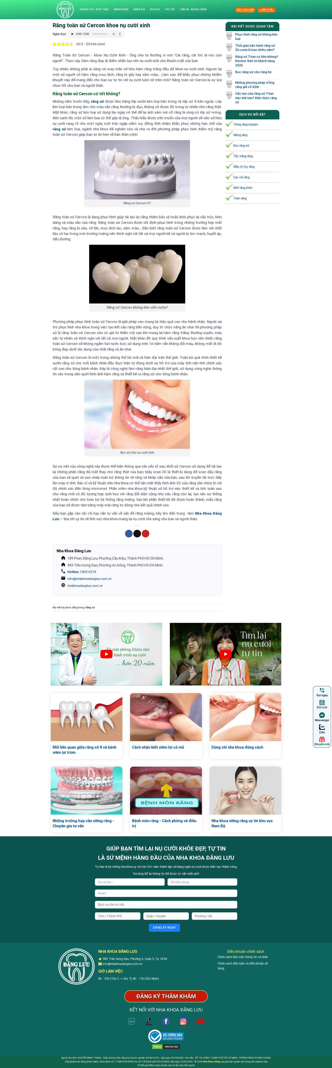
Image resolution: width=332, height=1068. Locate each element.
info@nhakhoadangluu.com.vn (89, 579)
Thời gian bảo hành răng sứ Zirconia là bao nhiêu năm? (255, 48)
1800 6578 (81, 572)
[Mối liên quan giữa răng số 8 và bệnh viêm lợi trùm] (86, 717)
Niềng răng (121, 9)
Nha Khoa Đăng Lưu (213, 1061)
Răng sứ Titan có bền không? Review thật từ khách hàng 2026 (256, 61)
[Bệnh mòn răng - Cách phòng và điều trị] (166, 791)
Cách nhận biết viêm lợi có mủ (158, 747)
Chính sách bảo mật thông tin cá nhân (243, 957)
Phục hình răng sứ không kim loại (256, 37)
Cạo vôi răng (241, 177)
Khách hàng (199, 9)
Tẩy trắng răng (243, 156)
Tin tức (169, 9)
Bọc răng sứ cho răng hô (253, 72)
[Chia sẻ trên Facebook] (129, 533)
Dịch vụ (155, 9)
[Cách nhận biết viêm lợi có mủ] (166, 717)
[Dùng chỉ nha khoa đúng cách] (245, 717)
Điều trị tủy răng (244, 167)
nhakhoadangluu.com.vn (85, 586)
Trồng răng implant (245, 124)
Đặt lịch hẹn (245, 9)
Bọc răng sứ (241, 146)
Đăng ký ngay (164, 927)
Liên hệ (184, 9)
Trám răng (240, 198)
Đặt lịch (322, 707)
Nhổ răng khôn (242, 188)
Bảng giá (139, 9)
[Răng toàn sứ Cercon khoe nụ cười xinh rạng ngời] (65, 9)
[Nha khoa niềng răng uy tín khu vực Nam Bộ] (245, 791)
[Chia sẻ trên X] (137, 533)
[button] (231, 9)
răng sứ (97, 101)
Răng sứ (90, 607)
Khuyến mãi (322, 744)
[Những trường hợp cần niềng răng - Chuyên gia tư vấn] (86, 791)
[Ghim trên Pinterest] (145, 533)
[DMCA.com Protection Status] (166, 1046)
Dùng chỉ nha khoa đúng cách (237, 747)
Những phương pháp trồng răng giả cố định (254, 85)
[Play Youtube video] (106, 654)
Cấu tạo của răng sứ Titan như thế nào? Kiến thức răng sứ (256, 98)
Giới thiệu (102, 9)
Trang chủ (87, 9)
